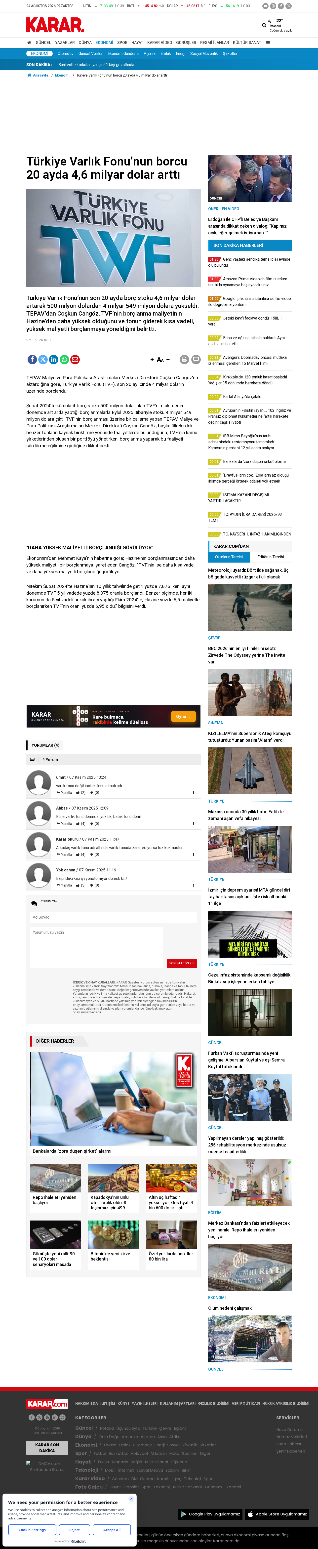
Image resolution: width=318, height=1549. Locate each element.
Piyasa (150, 53)
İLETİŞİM (107, 1403)
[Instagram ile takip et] (62, 1417)
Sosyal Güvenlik (204, 53)
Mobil (110, 1470)
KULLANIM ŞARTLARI (178, 1403)
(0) (96, 793)
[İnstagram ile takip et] (273, 6)
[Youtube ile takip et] (265, 6)
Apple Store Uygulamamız (281, 1514)
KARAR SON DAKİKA (47, 1448)
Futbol (100, 1453)
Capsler (131, 1487)
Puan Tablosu (289, 1444)
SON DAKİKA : (39, 64)
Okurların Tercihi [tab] (229, 557)
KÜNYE (123, 1403)
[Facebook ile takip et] (281, 6)
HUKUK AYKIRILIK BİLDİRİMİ (285, 1403)
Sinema (147, 1479)
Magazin (120, 1462)
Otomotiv (66, 53)
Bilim (186, 1470)
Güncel (43, 42)
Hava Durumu (289, 1429)
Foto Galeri (89, 1487)
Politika (107, 1428)
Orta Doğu (109, 1437)
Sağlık (136, 1462)
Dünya (85, 42)
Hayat (137, 42)
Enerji (180, 53)
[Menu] (267, 43)
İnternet (126, 1470)
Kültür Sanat (247, 42)
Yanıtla (66, 793)
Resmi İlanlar (214, 42)
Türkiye (150, 1428)
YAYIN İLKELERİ (145, 1403)
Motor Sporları (183, 1453)
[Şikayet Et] (193, 792)
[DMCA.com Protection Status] (47, 1466)
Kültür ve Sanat (187, 1487)
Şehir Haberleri (290, 1451)
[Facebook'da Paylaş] (32, 359)
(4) (82, 824)
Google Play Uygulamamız (214, 1514)
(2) (82, 793)
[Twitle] (43, 359)
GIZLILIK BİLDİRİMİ (213, 1403)
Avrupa (148, 1437)
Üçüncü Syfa (128, 1428)
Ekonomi (104, 42)
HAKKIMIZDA (86, 1403)
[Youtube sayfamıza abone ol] (47, 1417)
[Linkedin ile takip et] (55, 1417)
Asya (162, 1437)
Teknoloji (86, 1470)
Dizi (134, 1479)
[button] (152, 360)
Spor (122, 42)
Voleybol (139, 1453)
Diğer (205, 1453)
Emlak (165, 53)
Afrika (175, 1437)
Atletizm (158, 1453)
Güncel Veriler (91, 53)
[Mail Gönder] (75, 359)
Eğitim (180, 1428)
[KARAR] (55, 24)
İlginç (176, 1479)
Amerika (130, 1437)
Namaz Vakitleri (291, 1437)
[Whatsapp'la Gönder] (64, 359)
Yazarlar (65, 42)
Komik (163, 1479)
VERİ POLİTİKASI (246, 1403)
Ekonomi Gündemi (123, 53)
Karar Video (159, 42)
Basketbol (118, 1453)
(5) (82, 885)
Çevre (165, 1428)
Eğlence (179, 1462)
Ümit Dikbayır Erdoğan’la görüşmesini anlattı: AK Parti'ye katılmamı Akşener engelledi (131, 64)
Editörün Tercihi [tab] (270, 557)
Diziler (104, 1462)
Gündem (120, 1479)
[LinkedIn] (53, 359)
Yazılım (172, 1470)
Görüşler (186, 42)
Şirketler (230, 53)
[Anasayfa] (30, 43)
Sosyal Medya (149, 1470)
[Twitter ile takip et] (288, 6)
